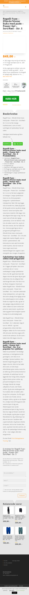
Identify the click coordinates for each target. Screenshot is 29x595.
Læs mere (11, 590)
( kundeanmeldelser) (16, 105)
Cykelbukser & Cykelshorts (11, 11)
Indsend (22, 496)
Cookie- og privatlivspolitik (10, 586)
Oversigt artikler (16, 560)
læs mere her (7, 76)
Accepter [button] (14, 592)
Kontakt (5, 565)
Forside (5, 560)
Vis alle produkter (8, 563)
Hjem (4, 11)
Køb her (11, 98)
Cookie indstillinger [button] (20, 590)
